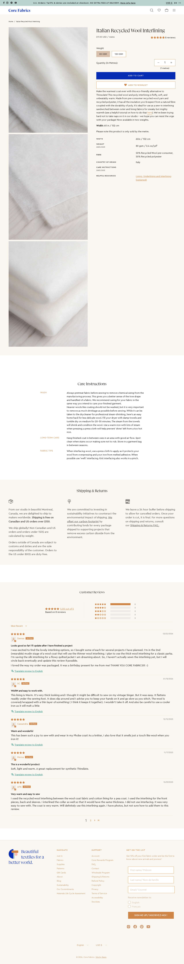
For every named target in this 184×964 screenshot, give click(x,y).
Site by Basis (101, 957)
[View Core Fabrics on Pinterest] (142, 927)
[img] (18, 634)
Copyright (96, 885)
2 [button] (90, 820)
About (60, 876)
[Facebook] (4, 3)
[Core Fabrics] (19, 10)
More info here (128, 3)
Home (11, 21)
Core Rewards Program (102, 860)
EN (175, 3)
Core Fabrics (89, 957)
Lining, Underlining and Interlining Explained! (153, 178)
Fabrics (60, 860)
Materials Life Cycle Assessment (71, 893)
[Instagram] (7, 3)
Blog (59, 881)
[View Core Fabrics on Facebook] (135, 927)
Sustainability (63, 885)
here (149, 112)
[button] (152, 10)
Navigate (62, 850)
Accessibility (97, 897)
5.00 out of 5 (67, 608)
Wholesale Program (101, 872)
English (80, 945)
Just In (60, 856)
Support (97, 850)
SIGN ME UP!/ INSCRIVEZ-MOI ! (150, 915)
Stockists (96, 901)
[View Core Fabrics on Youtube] (148, 927)
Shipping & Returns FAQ (144, 525)
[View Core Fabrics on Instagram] (128, 927)
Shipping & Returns (100, 876)
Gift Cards (61, 872)
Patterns (60, 868)
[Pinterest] (11, 3)
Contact (95, 868)
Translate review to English (29, 671)
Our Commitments (65, 889)
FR (180, 3)
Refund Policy (98, 881)
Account (95, 856)
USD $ (99, 945)
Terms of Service (99, 893)
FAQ (93, 864)
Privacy (95, 889)
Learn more (100, 147)
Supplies (61, 864)
